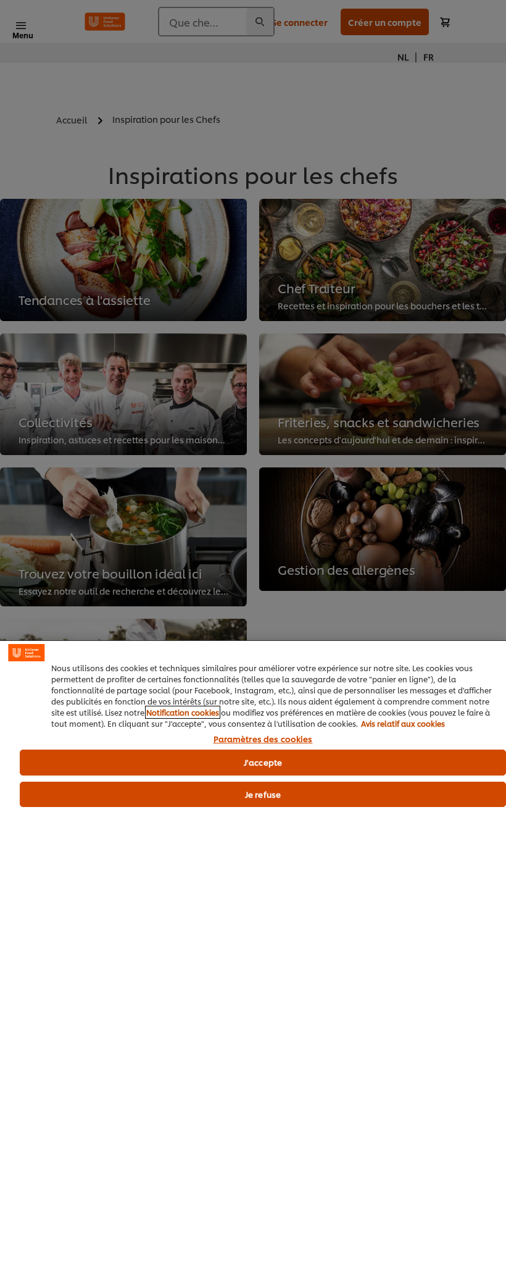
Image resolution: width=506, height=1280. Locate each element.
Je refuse (263, 794)
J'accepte (263, 762)
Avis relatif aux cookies (403, 723)
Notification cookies (182, 712)
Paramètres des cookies (263, 739)
